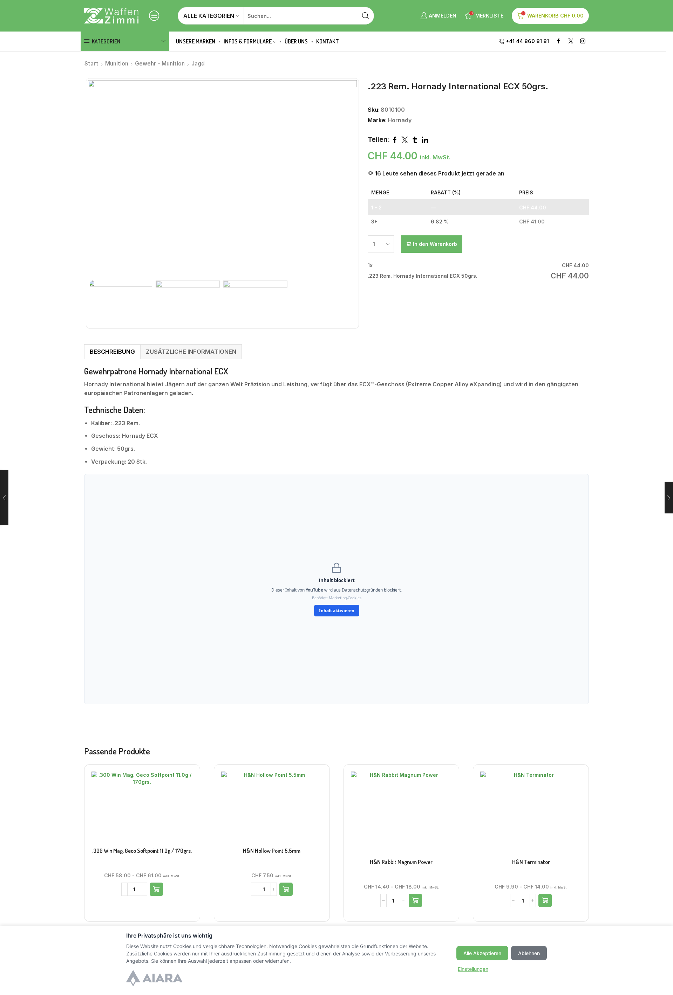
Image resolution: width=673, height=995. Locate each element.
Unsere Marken (195, 41)
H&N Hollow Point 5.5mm (271, 850)
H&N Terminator (531, 861)
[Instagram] (582, 41)
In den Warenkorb (435, 244)
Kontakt (327, 41)
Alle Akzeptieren (482, 953)
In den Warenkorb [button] (142, 809)
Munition (116, 63)
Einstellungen (473, 969)
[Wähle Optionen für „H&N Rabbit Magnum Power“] (415, 900)
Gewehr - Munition (160, 63)
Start (91, 63)
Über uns (296, 41)
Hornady (400, 120)
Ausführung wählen (401, 814)
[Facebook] (558, 41)
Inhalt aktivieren (336, 610)
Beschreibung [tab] (112, 351)
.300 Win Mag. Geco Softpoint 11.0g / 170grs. (142, 850)
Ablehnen (529, 953)
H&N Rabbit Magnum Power (401, 861)
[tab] (112, 351)
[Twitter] (570, 41)
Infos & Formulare (248, 41)
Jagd (198, 63)
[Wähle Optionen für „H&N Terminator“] (545, 900)
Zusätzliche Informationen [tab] (191, 351)
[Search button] (365, 15)
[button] (156, 889)
